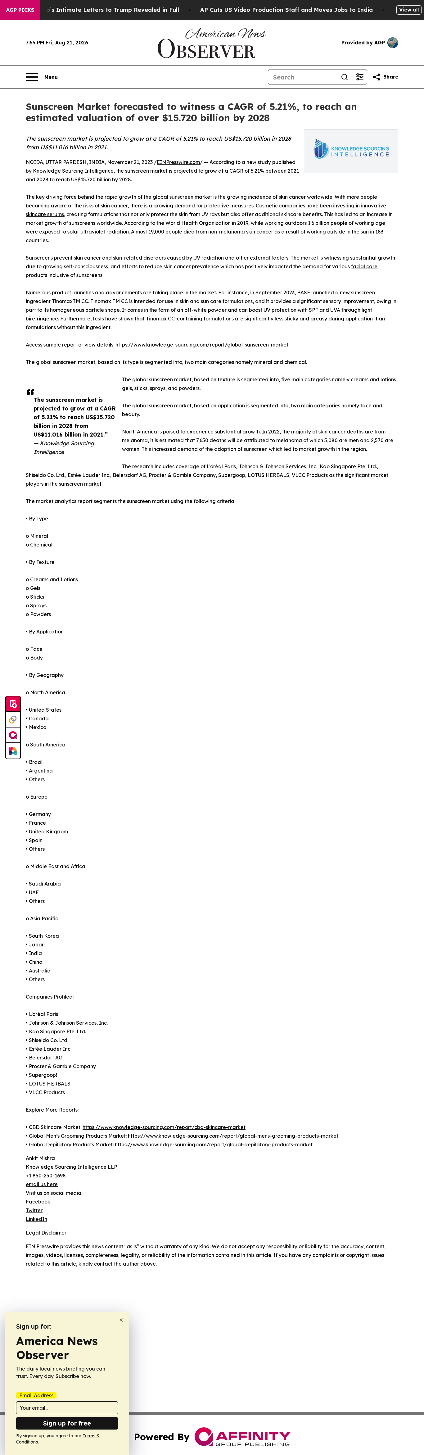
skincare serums (45, 214)
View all (409, 10)
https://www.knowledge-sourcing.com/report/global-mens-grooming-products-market (233, 1136)
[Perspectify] (13, 720)
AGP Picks (20, 10)
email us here (42, 1184)
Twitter (34, 1210)
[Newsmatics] (13, 751)
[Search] (344, 77)
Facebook (38, 1202)
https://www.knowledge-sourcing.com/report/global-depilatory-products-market (214, 1144)
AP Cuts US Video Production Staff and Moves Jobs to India (286, 9)
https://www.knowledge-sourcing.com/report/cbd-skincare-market (164, 1127)
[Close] (121, 1320)
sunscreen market (146, 171)
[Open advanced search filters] (359, 77)
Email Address (36, 1395)
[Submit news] (13, 704)
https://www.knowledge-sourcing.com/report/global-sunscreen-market (201, 345)
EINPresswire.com (178, 162)
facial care (364, 266)
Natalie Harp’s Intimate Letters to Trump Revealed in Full (96, 9)
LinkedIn (36, 1219)
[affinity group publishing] (13, 735)
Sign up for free (67, 1423)
